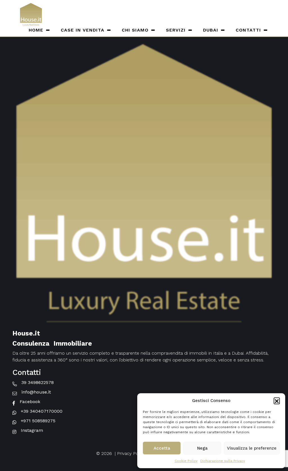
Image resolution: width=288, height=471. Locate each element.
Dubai (210, 30)
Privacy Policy (131, 453)
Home (36, 30)
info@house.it (36, 392)
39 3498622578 (37, 382)
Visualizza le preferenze (251, 448)
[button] (277, 400)
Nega (202, 448)
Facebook (30, 401)
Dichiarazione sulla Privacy (222, 461)
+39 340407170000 (41, 411)
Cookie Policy (186, 461)
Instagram (32, 430)
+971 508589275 (38, 420)
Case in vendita (82, 30)
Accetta (162, 448)
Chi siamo (135, 30)
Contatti (248, 30)
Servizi (176, 30)
